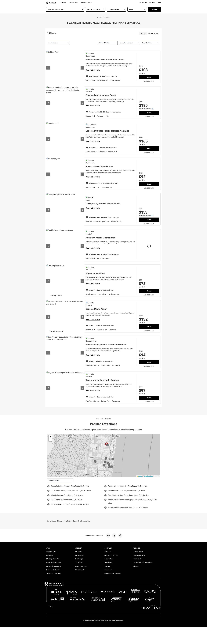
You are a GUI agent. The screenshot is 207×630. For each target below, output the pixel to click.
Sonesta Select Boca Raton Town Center (105, 59)
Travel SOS (78, 562)
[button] (50, 436)
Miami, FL (92, 290)
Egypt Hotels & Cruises (53, 562)
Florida (59, 521)
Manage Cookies (139, 555)
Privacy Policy (138, 551)
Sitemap (136, 566)
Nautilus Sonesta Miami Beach (100, 237)
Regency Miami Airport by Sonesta (102, 380)
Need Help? (79, 559)
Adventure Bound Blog (53, 573)
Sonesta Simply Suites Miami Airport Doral (106, 344)
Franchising (108, 562)
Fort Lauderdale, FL (95, 112)
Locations (49, 555)
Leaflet (140, 476)
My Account (79, 555)
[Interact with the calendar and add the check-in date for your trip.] (103, 9)
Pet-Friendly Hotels (52, 570)
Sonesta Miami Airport (96, 309)
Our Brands (63, 2)
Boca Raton (67, 521)
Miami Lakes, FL (94, 183)
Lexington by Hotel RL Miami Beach (103, 203)
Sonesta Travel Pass (111, 555)
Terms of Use (137, 559)
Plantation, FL (93, 147)
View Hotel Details (93, 70)
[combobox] (65, 9)
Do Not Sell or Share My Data (143, 562)
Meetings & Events (86, 2)
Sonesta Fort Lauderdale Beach (101, 95)
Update (154, 9)
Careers (107, 566)
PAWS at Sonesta (81, 566)
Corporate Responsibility (112, 573)
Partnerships (108, 559)
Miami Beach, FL (94, 217)
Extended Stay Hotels (53, 566)
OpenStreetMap (148, 476)
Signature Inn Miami (95, 273)
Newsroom (108, 570)
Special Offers (74, 2)
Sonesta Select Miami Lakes (99, 166)
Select (149, 77)
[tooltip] (152, 109)
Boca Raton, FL (94, 76)
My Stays (152, 2)
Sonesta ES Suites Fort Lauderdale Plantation (107, 131)
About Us (107, 551)
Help (159, 2)
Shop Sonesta (80, 570)
